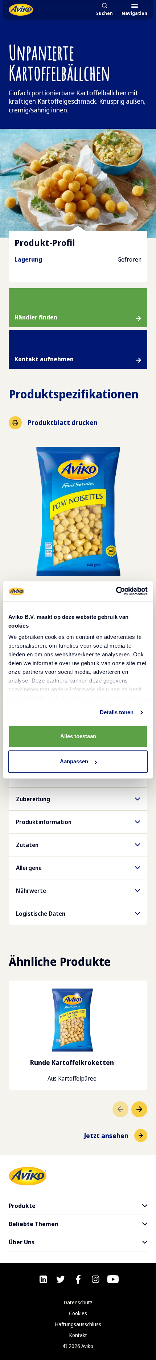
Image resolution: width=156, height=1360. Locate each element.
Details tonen (117, 712)
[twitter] (60, 1279)
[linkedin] (43, 1279)
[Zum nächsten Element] (139, 1109)
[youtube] (113, 1279)
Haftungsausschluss (78, 1324)
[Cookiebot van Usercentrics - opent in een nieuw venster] (116, 591)
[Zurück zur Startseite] (21, 10)
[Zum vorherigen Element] (120, 1109)
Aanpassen (74, 762)
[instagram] (95, 1279)
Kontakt (78, 1335)
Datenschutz (78, 1302)
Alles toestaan (78, 736)
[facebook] (78, 1279)
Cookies (78, 1313)
